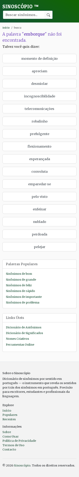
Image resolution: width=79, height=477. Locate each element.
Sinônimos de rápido (20, 291)
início (6, 27)
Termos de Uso (13, 445)
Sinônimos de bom (19, 274)
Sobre (6, 432)
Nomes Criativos (17, 339)
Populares (9, 415)
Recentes (9, 419)
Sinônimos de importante (24, 297)
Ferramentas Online (20, 344)
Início (6, 410)
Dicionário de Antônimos (23, 327)
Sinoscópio (20, 6)
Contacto (9, 449)
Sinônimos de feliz (19, 285)
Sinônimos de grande (21, 279)
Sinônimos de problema (22, 302)
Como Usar (10, 436)
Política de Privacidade (19, 441)
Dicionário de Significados (24, 333)
